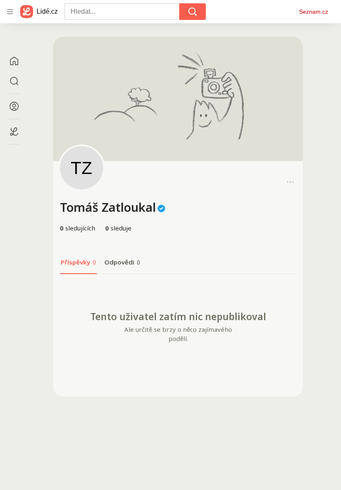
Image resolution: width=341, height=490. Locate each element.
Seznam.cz (313, 11)
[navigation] (10, 11)
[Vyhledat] (192, 11)
